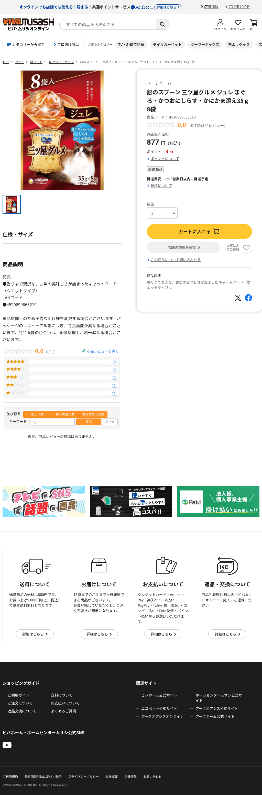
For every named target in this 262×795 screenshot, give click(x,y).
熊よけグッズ (239, 44)
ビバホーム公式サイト (159, 695)
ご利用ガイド (239, 6)
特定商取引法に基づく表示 (43, 776)
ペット (19, 61)
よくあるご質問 (63, 710)
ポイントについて (165, 158)
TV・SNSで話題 (131, 44)
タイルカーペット (167, 44)
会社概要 (111, 776)
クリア (109, 421)
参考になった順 (93, 414)
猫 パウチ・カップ (61, 61)
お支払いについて (65, 702)
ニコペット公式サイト (159, 708)
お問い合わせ (152, 776)
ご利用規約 (10, 776)
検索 (89, 421)
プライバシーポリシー (83, 776)
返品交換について (22, 710)
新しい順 (37, 414)
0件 (50, 351)
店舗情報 (211, 6)
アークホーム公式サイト (215, 716)
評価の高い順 (65, 414)
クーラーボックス (205, 44)
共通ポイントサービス (98, 6)
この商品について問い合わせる (176, 259)
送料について (161, 185)
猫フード (36, 61)
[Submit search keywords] (162, 24)
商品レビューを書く (103, 351)
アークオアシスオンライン (162, 716)
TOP (6, 61)
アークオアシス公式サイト (216, 708)
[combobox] (108, 24)
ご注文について (20, 702)
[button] (220, 24)
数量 (150, 203)
